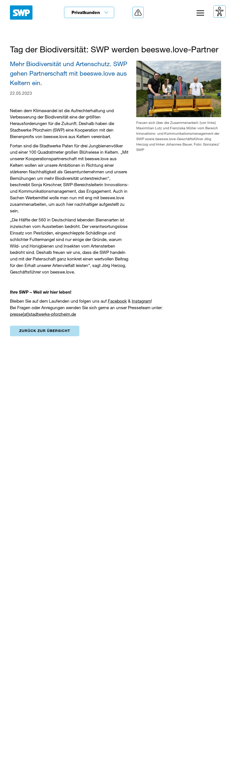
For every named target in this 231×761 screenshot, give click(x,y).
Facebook (117, 301)
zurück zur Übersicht (44, 330)
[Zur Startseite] (21, 12)
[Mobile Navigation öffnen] (200, 14)
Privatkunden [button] (86, 12)
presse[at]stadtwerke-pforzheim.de (43, 314)
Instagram (141, 301)
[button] (138, 12)
